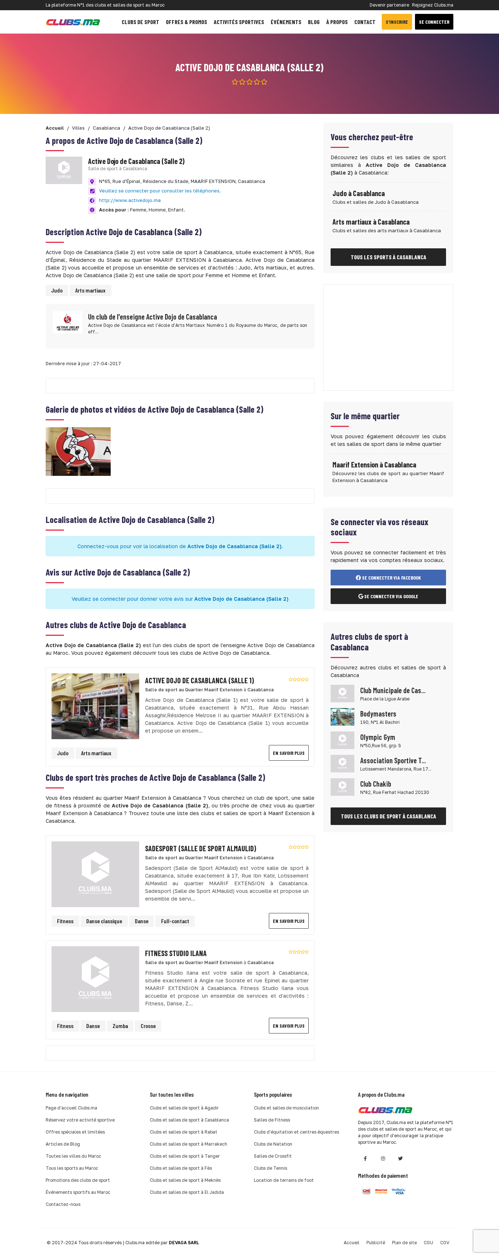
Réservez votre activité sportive (80, 1120)
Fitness (65, 920)
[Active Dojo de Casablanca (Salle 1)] (95, 705)
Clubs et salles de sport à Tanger (185, 1156)
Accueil (351, 1242)
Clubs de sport (140, 21)
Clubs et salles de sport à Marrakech (188, 1144)
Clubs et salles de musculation (286, 1108)
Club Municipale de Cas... (393, 690)
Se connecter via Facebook (391, 577)
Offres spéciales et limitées (75, 1132)
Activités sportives (239, 21)
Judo (56, 290)
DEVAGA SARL (184, 1242)
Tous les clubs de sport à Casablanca (388, 816)
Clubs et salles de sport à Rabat (183, 1132)
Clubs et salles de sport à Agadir (184, 1108)
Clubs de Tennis (270, 1168)
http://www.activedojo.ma (130, 200)
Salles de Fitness (272, 1120)
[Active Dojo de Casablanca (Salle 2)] (78, 451)
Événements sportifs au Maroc (78, 1192)
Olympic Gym (377, 737)
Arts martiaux (90, 290)
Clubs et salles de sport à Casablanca (189, 1120)
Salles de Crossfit (273, 1156)
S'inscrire (397, 22)
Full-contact (175, 920)
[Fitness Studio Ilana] (95, 978)
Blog (314, 21)
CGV (444, 1242)
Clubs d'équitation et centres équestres (296, 1132)
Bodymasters (378, 713)
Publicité (375, 1242)
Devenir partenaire (389, 5)
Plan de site (404, 1242)
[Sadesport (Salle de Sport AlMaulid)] (95, 873)
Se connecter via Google (390, 596)
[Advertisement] (388, 337)
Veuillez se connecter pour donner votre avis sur (180, 599)
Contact (365, 21)
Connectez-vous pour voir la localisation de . (180, 546)
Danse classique (104, 920)
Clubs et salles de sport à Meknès (185, 1180)
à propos (337, 21)
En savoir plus (289, 753)
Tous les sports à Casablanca (388, 256)
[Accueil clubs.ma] (73, 22)
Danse (141, 920)
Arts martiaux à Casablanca (371, 221)
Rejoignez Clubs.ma (432, 5)
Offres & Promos (186, 21)
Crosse (148, 1025)
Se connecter (434, 22)
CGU (428, 1242)
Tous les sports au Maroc (72, 1168)
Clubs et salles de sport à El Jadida (187, 1192)
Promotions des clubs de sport (78, 1180)
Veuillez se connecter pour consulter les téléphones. (160, 191)
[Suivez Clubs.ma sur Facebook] (365, 1158)
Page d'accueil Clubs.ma (71, 1108)
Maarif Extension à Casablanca (374, 464)
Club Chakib (375, 783)
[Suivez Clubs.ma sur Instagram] (383, 1158)
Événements (286, 21)
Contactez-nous (63, 1204)
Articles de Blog (63, 1144)
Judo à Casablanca (358, 193)
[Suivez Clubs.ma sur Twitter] (400, 1158)
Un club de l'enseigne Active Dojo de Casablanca (152, 316)
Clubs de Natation (273, 1144)
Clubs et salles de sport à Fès (181, 1168)
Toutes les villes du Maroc (73, 1156)
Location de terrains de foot (284, 1180)
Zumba (120, 1025)
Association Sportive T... (393, 760)
